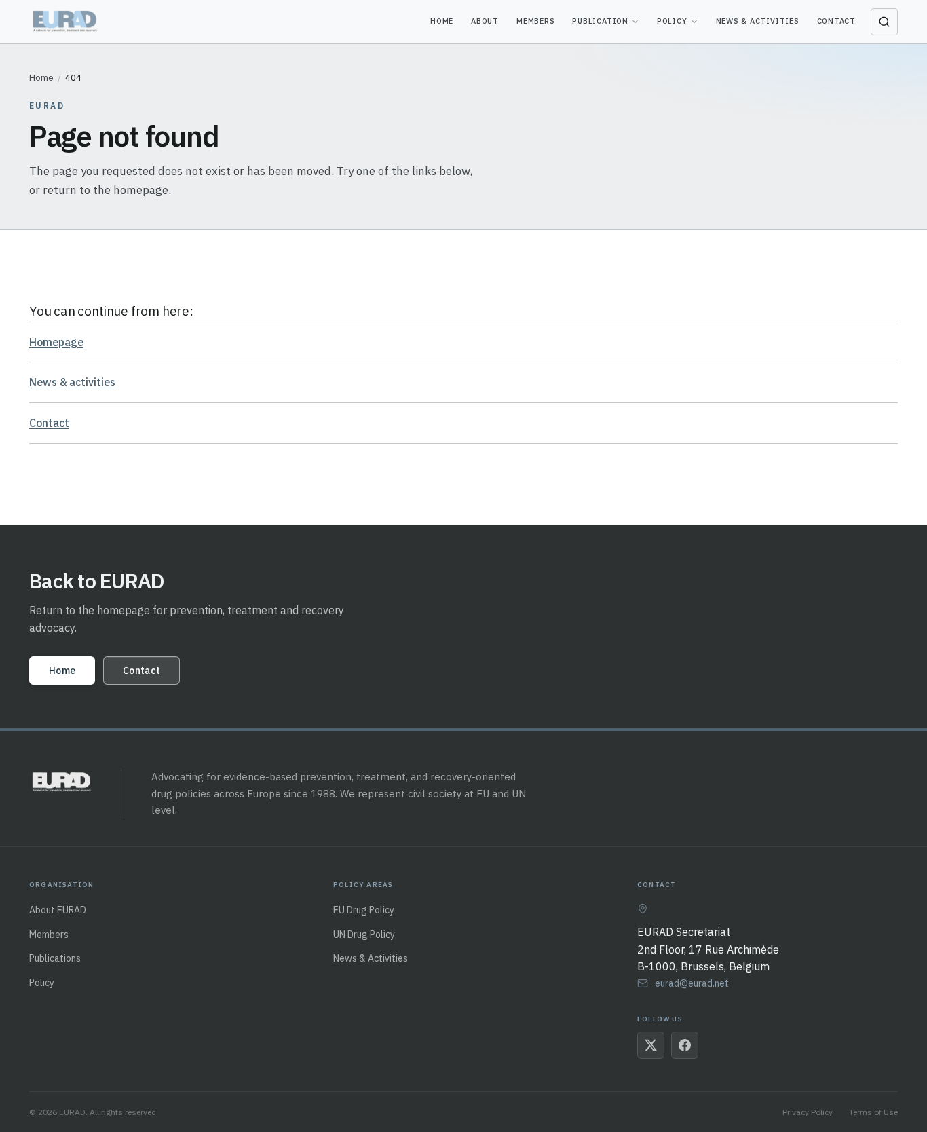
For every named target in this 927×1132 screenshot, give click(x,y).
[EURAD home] (66, 22)
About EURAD (57, 910)
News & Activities (757, 21)
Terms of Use (873, 1112)
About (485, 21)
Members (535, 21)
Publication (600, 21)
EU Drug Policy (363, 910)
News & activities (72, 382)
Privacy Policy (807, 1112)
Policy (672, 21)
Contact (836, 21)
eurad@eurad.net (692, 983)
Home (441, 21)
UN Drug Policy (364, 934)
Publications (55, 958)
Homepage (56, 342)
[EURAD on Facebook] (684, 1045)
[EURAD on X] (650, 1045)
